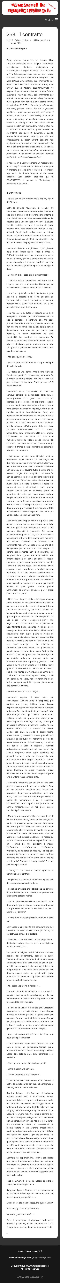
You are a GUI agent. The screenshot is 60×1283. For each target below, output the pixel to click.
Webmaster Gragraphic (30, 1277)
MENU (50, 19)
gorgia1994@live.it (41, 1257)
